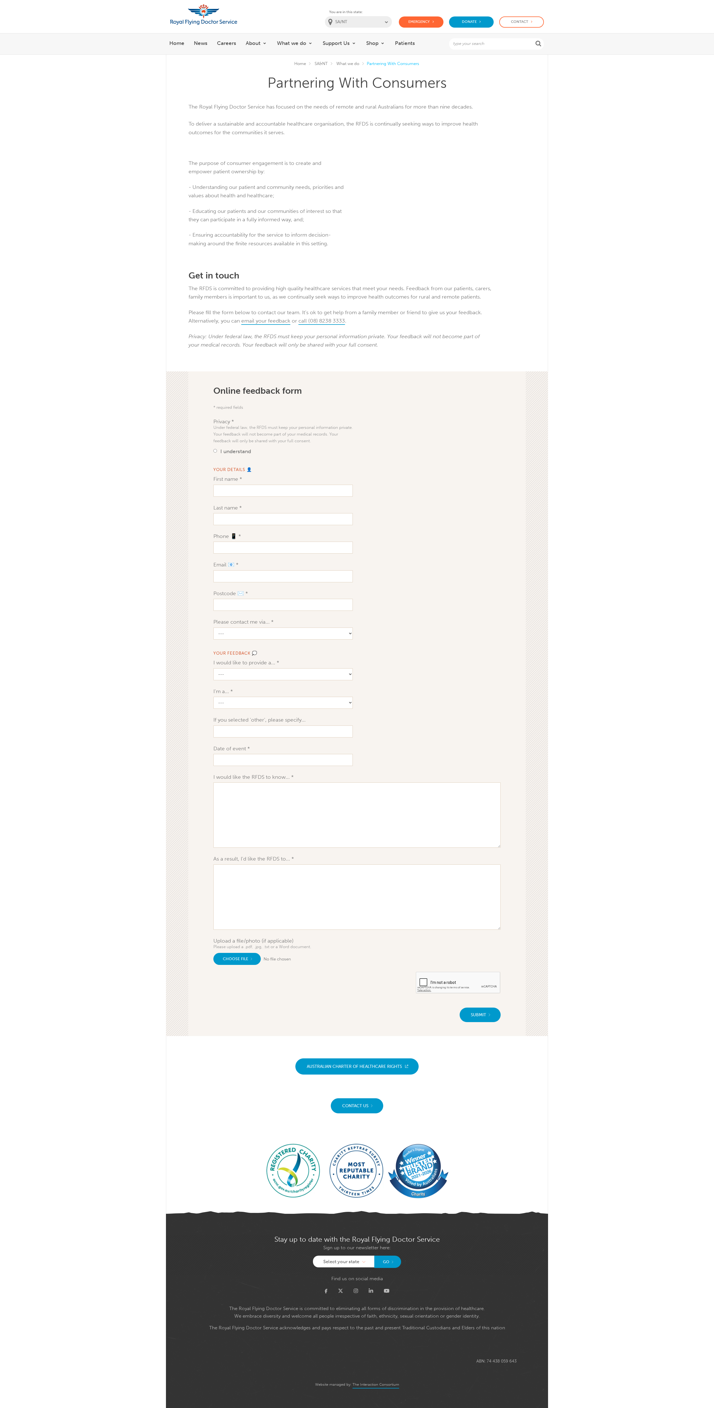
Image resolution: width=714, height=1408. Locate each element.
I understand (235, 451)
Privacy (222, 421)
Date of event (230, 748)
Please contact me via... (242, 622)
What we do (347, 63)
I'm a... (221, 691)
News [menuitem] (201, 43)
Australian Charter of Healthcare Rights (354, 1066)
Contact (519, 22)
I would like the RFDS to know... (252, 777)
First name (226, 479)
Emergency (419, 22)
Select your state (341, 1261)
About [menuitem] (253, 43)
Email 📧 (224, 564)
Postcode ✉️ (229, 593)
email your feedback (265, 321)
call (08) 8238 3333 (321, 321)
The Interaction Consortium (376, 1384)
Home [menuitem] (176, 43)
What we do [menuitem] (291, 43)
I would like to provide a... (245, 662)
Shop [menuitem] (372, 43)
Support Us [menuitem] (336, 43)
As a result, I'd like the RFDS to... (252, 859)
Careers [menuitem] (226, 43)
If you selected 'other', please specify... (259, 720)
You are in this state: (346, 12)
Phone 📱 (225, 536)
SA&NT (321, 63)
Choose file (235, 959)
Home (300, 63)
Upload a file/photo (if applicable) (253, 941)
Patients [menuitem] (405, 43)
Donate (469, 22)
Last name (226, 507)
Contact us (355, 1105)
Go (386, 1262)
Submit (478, 1014)
